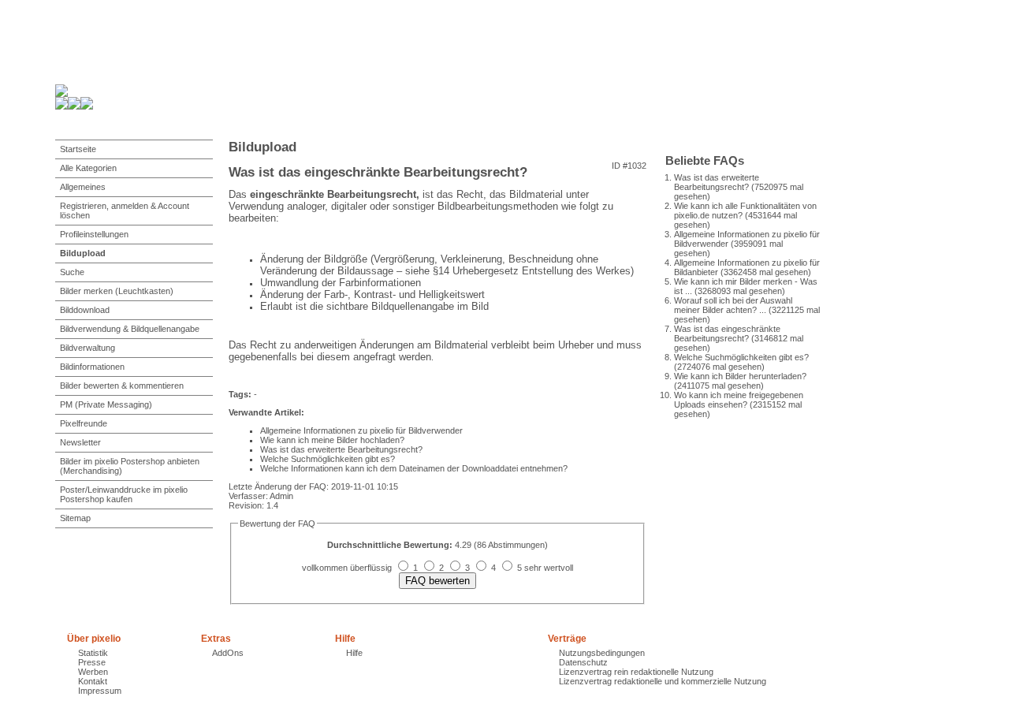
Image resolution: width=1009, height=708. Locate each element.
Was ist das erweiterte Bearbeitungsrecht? (716, 182)
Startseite (78, 149)
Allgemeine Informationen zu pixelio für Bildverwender (361, 430)
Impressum (99, 690)
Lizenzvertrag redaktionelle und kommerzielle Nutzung (662, 681)
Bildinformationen (92, 366)
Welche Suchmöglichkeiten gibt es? (741, 357)
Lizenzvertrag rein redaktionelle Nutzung (636, 671)
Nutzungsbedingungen (602, 653)
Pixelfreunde (83, 423)
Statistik (93, 653)
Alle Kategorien (88, 168)
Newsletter (80, 442)
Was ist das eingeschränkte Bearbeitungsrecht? (727, 333)
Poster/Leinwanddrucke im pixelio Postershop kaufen (124, 494)
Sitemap (75, 518)
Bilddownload (85, 310)
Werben (93, 671)
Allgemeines (83, 187)
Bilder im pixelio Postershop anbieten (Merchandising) (129, 465)
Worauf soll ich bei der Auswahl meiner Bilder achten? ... (733, 305)
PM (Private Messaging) (106, 404)
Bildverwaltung (87, 347)
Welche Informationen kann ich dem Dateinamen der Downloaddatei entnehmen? (414, 468)
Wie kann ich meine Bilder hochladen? (332, 440)
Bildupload (83, 253)
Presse (92, 662)
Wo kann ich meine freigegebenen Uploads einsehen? (738, 399)
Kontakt (92, 681)
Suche (72, 272)
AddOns (228, 653)
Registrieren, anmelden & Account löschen (124, 210)
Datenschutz (583, 662)
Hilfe (354, 653)
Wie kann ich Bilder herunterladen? (740, 376)
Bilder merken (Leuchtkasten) (116, 291)
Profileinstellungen (94, 234)
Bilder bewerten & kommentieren (122, 385)
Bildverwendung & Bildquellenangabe (129, 329)
